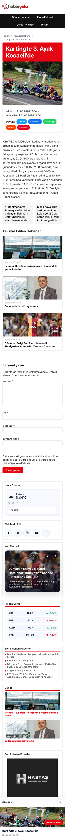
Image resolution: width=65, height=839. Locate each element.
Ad (5, 412)
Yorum (7, 381)
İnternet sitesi (11, 438)
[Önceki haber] (48, 556)
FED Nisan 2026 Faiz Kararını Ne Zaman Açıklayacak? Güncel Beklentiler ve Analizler (29, 675)
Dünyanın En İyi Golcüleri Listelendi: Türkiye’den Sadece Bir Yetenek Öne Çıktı (31, 665)
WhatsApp (49, 121)
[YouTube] (36, 533)
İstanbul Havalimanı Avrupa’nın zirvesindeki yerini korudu (32, 655)
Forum (44, 24)
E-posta (8, 425)
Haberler (7, 35)
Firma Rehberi (45, 17)
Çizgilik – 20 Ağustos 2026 (21, 670)
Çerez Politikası (25, 24)
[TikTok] (46, 533)
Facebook (35, 121)
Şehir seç (14, 503)
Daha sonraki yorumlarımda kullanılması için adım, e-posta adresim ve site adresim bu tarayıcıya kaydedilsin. (30, 460)
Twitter (21, 121)
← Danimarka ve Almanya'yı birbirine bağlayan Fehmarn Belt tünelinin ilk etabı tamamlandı (17, 213)
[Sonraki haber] (55, 556)
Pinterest (23, 127)
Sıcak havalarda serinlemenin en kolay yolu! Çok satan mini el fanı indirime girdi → (48, 213)
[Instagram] (27, 533)
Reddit (11, 127)
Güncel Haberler (21, 17)
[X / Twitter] (18, 533)
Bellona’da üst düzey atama (21, 660)
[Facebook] (8, 533)
